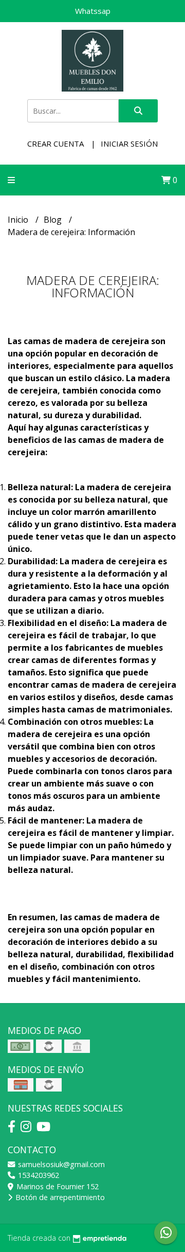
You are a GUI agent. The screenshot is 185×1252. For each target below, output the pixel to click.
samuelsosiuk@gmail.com (60, 1164)
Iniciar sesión (129, 143)
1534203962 (37, 1175)
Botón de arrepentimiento (59, 1197)
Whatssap (92, 11)
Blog (54, 219)
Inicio (19, 219)
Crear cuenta (55, 143)
